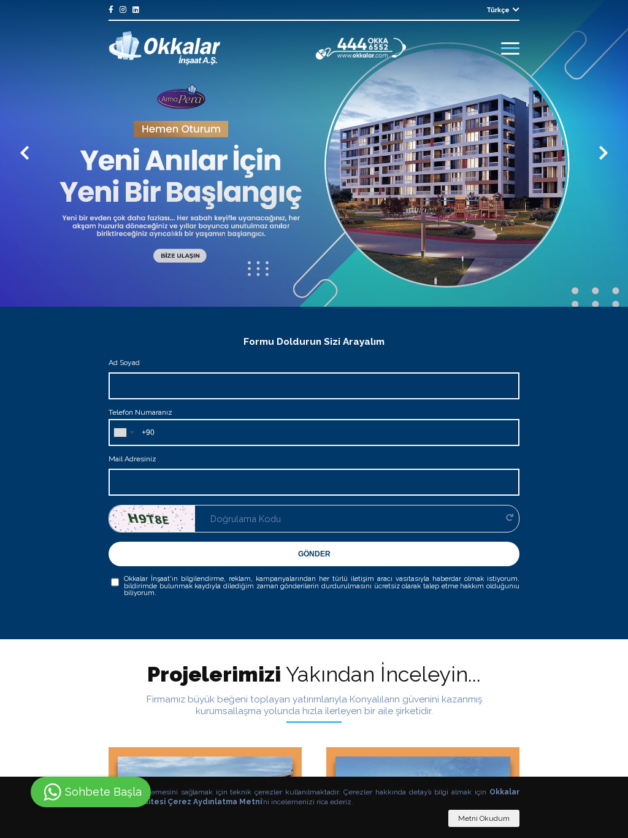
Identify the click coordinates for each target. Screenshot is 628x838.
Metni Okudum (484, 818)
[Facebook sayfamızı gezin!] (111, 9)
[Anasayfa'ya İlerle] (164, 48)
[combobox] (123, 432)
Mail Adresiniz (132, 459)
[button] (24, 153)
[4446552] (361, 48)
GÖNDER (314, 554)
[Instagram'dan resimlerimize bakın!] (123, 9)
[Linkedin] (135, 9)
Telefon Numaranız (140, 412)
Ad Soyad (124, 362)
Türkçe (498, 9)
